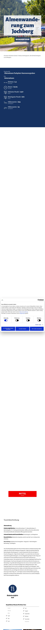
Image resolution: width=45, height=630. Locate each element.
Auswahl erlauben (22, 328)
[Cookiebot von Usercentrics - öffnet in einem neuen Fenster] (38, 300)
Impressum (22, 313)
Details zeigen (38, 324)
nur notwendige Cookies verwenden (8, 329)
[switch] (17, 320)
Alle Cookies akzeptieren (37, 328)
